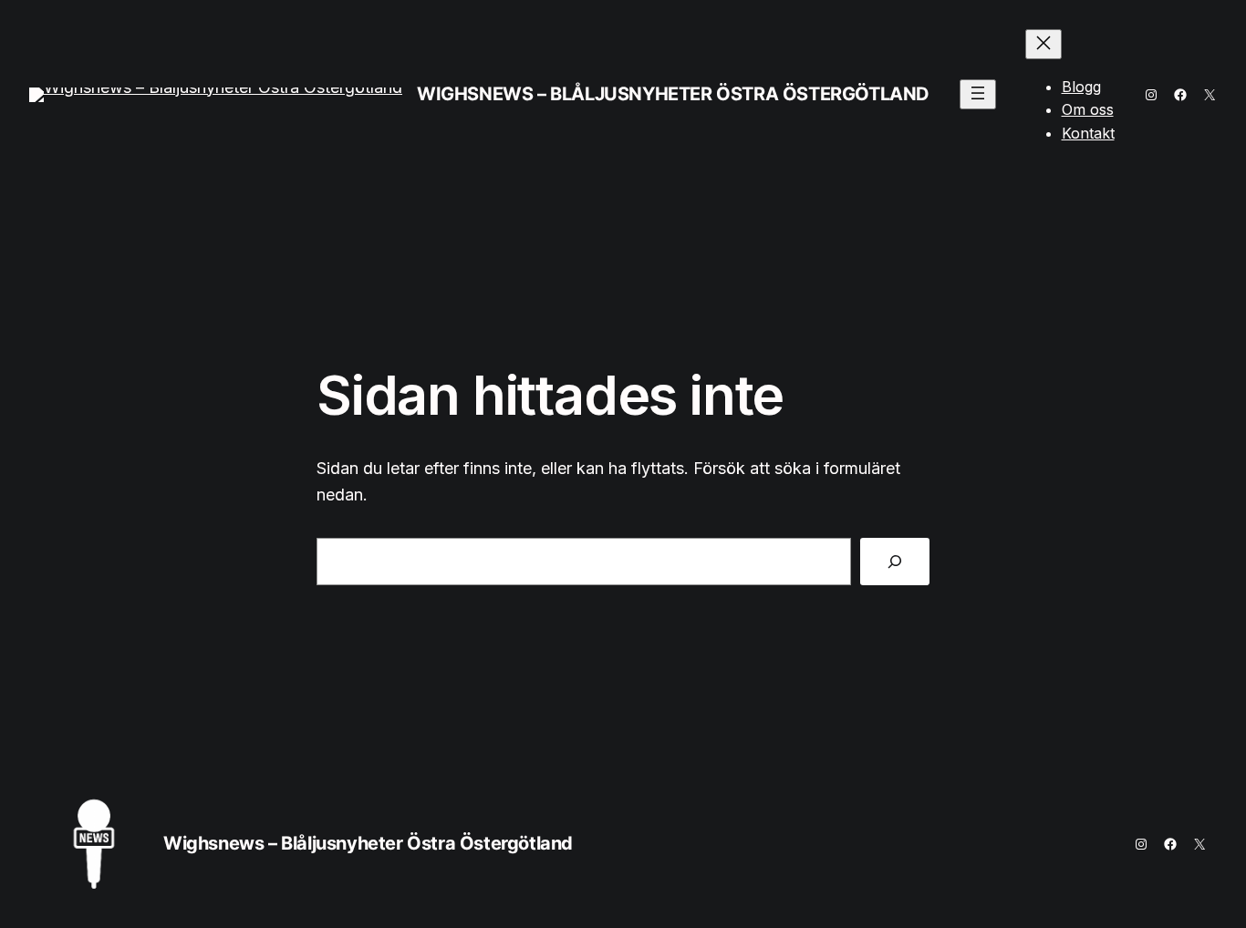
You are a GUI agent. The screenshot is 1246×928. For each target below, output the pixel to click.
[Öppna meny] (978, 94)
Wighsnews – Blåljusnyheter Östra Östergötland (673, 94)
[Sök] (894, 561)
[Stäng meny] (1043, 44)
